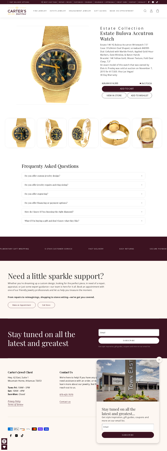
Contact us (65, 401)
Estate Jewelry (58, 11)
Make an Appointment (21, 305)
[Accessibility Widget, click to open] (4, 441)
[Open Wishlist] (4, 447)
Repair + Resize (65, 2)
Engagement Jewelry (80, 11)
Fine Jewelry (40, 11)
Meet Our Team (50, 2)
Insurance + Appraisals (104, 2)
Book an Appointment (122, 11)
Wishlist (142, 2)
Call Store (46, 305)
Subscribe (128, 435)
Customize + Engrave (83, 2)
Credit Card (122, 2)
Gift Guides (100, 11)
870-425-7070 (66, 394)
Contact (132, 2)
